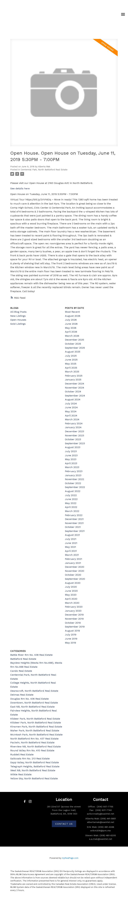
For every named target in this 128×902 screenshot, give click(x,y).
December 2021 (74, 519)
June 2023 (71, 455)
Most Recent (72, 311)
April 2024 (71, 415)
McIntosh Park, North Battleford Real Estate (36, 734)
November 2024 (74, 387)
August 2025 (72, 351)
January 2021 (73, 562)
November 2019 (74, 618)
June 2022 (71, 499)
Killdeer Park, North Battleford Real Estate (35, 722)
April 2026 (71, 331)
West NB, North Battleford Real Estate (32, 770)
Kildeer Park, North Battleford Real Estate (35, 718)
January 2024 (73, 427)
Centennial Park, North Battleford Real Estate (44, 169)
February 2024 (74, 423)
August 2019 (72, 630)
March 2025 (72, 371)
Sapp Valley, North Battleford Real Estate (34, 762)
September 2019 (75, 626)
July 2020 (71, 586)
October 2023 (73, 439)
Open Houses (18, 319)
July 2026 (71, 319)
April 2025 (71, 367)
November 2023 (74, 435)
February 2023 (73, 471)
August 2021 (72, 534)
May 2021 (70, 546)
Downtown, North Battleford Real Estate (34, 702)
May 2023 (70, 459)
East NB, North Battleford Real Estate (32, 706)
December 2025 (74, 339)
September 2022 (75, 487)
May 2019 (70, 642)
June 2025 (71, 359)
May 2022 (70, 503)
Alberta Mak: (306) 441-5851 (100, 818)
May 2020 (70, 594)
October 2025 (73, 343)
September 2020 (75, 578)
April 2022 (71, 507)
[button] (24, 801)
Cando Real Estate (21, 670)
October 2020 (73, 574)
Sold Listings (18, 323)
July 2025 (71, 355)
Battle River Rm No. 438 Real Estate (31, 654)
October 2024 (73, 391)
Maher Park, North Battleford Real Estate (34, 730)
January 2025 (73, 379)
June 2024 (71, 407)
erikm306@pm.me (100, 830)
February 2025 (73, 375)
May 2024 (70, 411)
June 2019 (71, 638)
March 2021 (72, 554)
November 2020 (74, 570)
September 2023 (75, 443)
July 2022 (71, 495)
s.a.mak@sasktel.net (100, 839)
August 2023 (72, 447)
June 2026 (71, 323)
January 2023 (73, 475)
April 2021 (71, 550)
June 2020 (71, 590)
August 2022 (72, 491)
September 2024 (75, 395)
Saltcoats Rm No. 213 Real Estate (30, 758)
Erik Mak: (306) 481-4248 (100, 827)
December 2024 (74, 383)
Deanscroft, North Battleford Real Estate (34, 690)
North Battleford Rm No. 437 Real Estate (34, 738)
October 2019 (73, 622)
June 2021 (71, 543)
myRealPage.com (70, 858)
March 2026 (72, 335)
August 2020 (72, 582)
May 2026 (70, 327)
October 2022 (73, 483)
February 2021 (73, 558)
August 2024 (72, 399)
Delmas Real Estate (21, 694)
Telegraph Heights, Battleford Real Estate (34, 766)
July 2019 (70, 634)
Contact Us (64, 823)
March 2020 (72, 602)
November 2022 (74, 479)
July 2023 (71, 451)
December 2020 (74, 566)
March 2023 (72, 467)
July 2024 (71, 403)
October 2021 (73, 527)
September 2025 (75, 347)
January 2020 (73, 610)
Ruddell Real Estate (22, 754)
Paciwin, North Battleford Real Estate (32, 742)
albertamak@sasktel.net (100, 822)
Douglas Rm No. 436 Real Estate (29, 698)
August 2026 (72, 315)
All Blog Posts (18, 311)
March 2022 (72, 511)
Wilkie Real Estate (21, 774)
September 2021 (75, 531)
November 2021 (74, 523)
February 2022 (73, 515)
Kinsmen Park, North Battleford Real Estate (36, 726)
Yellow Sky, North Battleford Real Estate (34, 778)
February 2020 (74, 606)
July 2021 (70, 538)
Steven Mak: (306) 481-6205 (100, 835)
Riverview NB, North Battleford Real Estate (35, 746)
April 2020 (71, 598)
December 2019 (74, 614)
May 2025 (70, 363)
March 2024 (72, 419)
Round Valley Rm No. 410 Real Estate (32, 750)
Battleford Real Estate (23, 658)
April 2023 (71, 463)
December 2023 (74, 431)
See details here (20, 188)
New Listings (18, 315)
